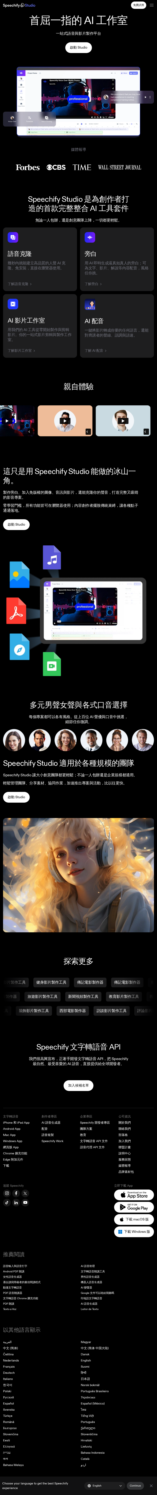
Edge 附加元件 (13, 1159)
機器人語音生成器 (91, 1282)
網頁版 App (11, 1147)
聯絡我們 (125, 1129)
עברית (7, 1453)
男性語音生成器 (90, 1276)
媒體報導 (125, 1166)
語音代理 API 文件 (92, 1147)
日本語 (85, 1379)
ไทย (83, 1410)
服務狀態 (125, 1159)
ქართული (88, 1428)
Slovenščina (89, 1434)
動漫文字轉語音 (12, 1287)
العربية (7, 1342)
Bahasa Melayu (13, 1465)
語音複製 (48, 1135)
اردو (83, 1465)
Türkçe (7, 1416)
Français (9, 1367)
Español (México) (93, 1403)
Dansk (85, 1354)
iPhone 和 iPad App (16, 1123)
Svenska (9, 1410)
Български (10, 1428)
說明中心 (125, 1153)
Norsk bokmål (90, 1385)
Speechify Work (52, 1141)
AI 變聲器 (86, 1287)
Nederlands (11, 1360)
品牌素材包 (126, 1172)
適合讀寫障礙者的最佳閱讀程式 (22, 1282)
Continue (135, 1485)
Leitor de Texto (90, 1309)
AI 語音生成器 (51, 1123)
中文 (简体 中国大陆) (95, 1348)
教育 (83, 1135)
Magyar (86, 1342)
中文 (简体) (10, 1348)
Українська (88, 1397)
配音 (45, 1129)
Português (88, 1422)
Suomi (85, 1367)
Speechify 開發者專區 (95, 1123)
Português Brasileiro (95, 1391)
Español (8, 1403)
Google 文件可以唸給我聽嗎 (97, 1293)
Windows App (12, 1141)
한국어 (7, 1385)
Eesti (6, 1440)
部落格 (123, 1135)
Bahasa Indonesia (93, 1453)
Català (85, 1459)
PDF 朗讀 (8, 1303)
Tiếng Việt (87, 1416)
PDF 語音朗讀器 (12, 1293)
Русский (8, 1397)
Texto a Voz (9, 1309)
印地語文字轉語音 (91, 1298)
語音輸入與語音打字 (15, 1266)
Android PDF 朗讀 (13, 1271)
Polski (7, 1391)
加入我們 (125, 1141)
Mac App (9, 1135)
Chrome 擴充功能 (15, 1153)
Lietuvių (86, 1447)
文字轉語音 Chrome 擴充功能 (20, 1298)
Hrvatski (86, 1440)
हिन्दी (83, 1373)
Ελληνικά (9, 1447)
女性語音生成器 (12, 1276)
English (86, 1360)
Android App (11, 1129)
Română (8, 1422)
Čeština (8, 1354)
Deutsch (9, 1373)
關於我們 (125, 1123)
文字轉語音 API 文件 (94, 1141)
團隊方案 (86, 1129)
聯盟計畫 (125, 1147)
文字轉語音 (10, 1116)
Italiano (8, 1379)
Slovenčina (10, 1434)
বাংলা (5, 1459)
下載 (6, 1166)
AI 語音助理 (88, 1266)
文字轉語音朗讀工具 (93, 1271)
